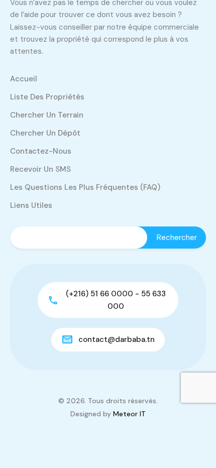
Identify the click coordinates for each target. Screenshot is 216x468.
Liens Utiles (31, 205)
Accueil (23, 79)
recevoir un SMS (40, 169)
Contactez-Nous (40, 151)
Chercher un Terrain (46, 115)
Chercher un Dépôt (45, 133)
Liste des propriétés (47, 97)
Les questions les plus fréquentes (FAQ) (85, 187)
